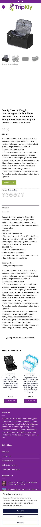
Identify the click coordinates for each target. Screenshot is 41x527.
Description (5, 207)
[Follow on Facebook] (18, 1)
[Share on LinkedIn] (22, 195)
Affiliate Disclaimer (9, 465)
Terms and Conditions (11, 469)
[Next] (36, 34)
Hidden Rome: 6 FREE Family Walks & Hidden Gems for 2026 (22, 483)
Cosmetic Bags (13, 64)
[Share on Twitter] (11, 195)
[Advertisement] (20, 87)
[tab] (20, 208)
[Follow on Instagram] (20, 1)
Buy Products (9, 182)
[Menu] (3, 7)
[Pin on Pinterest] (18, 195)
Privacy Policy (7, 461)
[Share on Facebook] (7, 195)
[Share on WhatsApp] (3, 195)
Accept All (20, 511)
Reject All (20, 522)
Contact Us (6, 456)
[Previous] (5, 34)
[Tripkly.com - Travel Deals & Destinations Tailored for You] (20, 7)
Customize (20, 517)
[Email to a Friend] (15, 195)
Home (4, 64)
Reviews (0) (5, 212)
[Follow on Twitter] (22, 1)
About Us (5, 452)
